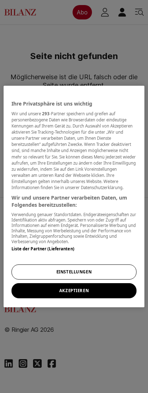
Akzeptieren (74, 290)
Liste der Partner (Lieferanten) (42, 248)
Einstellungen (74, 272)
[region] (74, 197)
